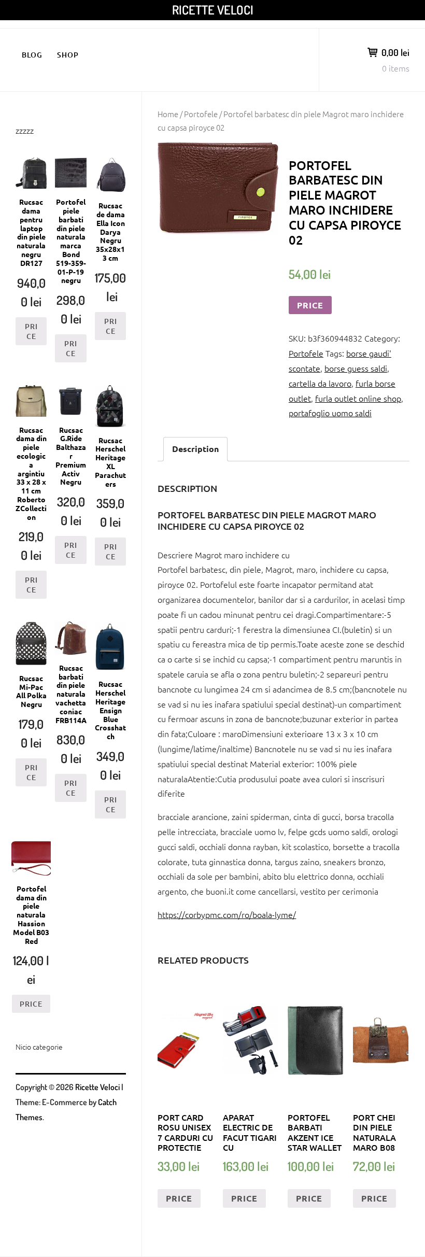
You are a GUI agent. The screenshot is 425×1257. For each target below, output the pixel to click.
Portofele (201, 113)
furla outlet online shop (358, 398)
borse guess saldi (355, 368)
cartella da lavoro (320, 383)
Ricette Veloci (212, 10)
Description (195, 448)
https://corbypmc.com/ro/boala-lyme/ (227, 914)
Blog (32, 55)
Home (168, 113)
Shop (68, 55)
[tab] (195, 449)
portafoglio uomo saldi (330, 412)
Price (310, 305)
